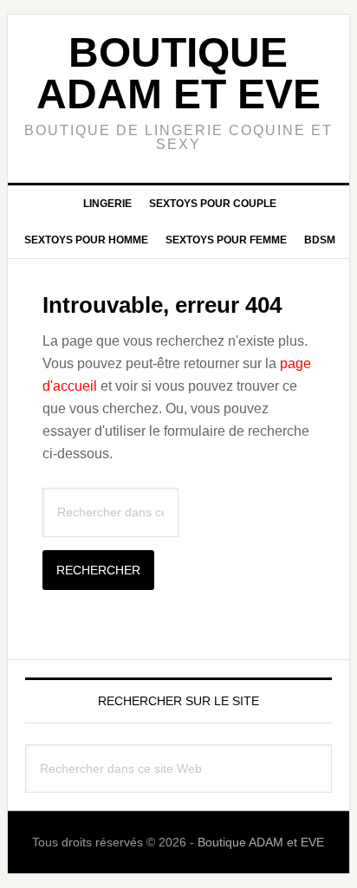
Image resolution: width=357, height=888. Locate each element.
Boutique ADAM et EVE (178, 73)
